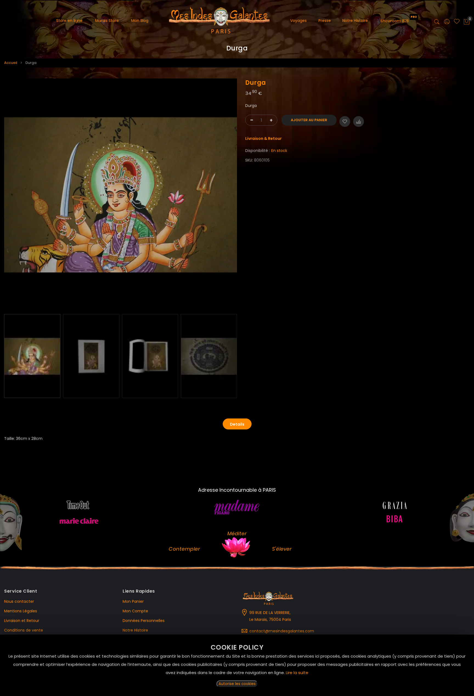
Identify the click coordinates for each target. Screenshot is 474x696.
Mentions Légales (20, 611)
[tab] (237, 423)
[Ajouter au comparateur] (358, 121)
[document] (237, 665)
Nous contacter (19, 601)
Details (237, 424)
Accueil (10, 62)
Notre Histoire (135, 630)
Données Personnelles (144, 620)
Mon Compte (135, 611)
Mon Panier (133, 601)
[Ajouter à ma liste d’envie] (344, 121)
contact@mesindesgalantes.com (281, 631)
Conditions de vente (23, 630)
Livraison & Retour (263, 138)
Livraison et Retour (21, 620)
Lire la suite (297, 672)
